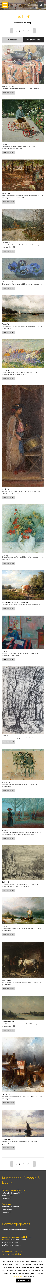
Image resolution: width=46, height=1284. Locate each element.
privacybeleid (16, 1276)
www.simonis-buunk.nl (11, 1242)
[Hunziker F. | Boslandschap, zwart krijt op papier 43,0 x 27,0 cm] (23, 700)
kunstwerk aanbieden (12, 1254)
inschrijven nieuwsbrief (12, 1251)
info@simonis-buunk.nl (11, 1245)
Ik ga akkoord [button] (23, 1280)
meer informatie (8, 93)
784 (28, 31)
